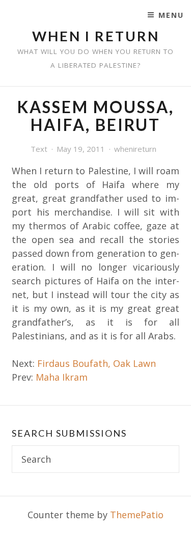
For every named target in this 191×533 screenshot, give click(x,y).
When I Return (95, 36)
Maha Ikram (62, 377)
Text (39, 149)
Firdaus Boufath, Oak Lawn (96, 363)
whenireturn (135, 149)
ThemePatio (136, 515)
